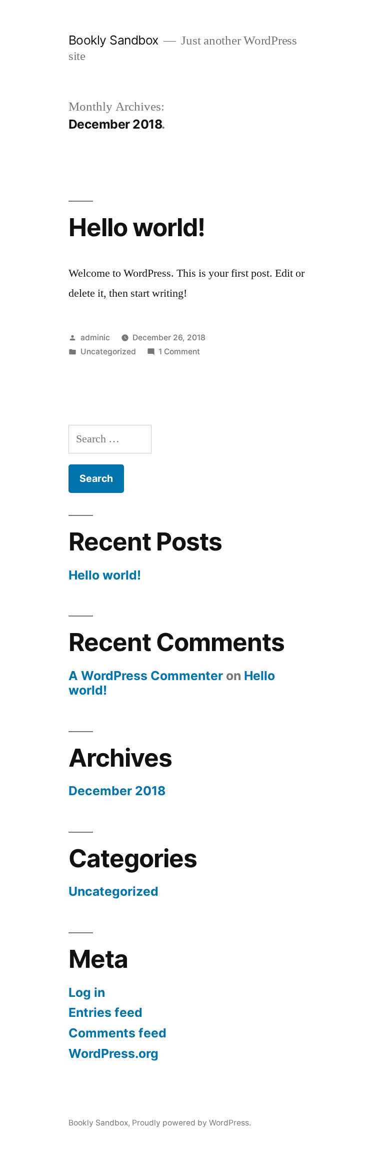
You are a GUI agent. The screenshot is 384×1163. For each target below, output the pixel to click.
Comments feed (117, 1032)
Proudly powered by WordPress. (191, 1122)
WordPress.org (113, 1053)
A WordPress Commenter (145, 675)
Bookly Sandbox (113, 40)
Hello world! (136, 227)
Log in (86, 992)
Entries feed (105, 1012)
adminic (95, 337)
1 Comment (179, 351)
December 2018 (117, 790)
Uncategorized (108, 351)
